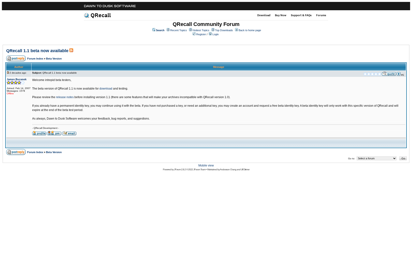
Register (201, 34)
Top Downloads (224, 30)
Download (263, 15)
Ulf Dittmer (245, 169)
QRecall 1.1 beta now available (37, 50)
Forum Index (35, 58)
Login (215, 34)
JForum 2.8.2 (180, 169)
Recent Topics (178, 30)
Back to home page (250, 30)
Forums (321, 15)
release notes (65, 97)
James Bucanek (16, 79)
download (105, 88)
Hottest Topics (201, 30)
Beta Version (54, 58)
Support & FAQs (301, 15)
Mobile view (206, 165)
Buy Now (280, 15)
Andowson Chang (228, 169)
